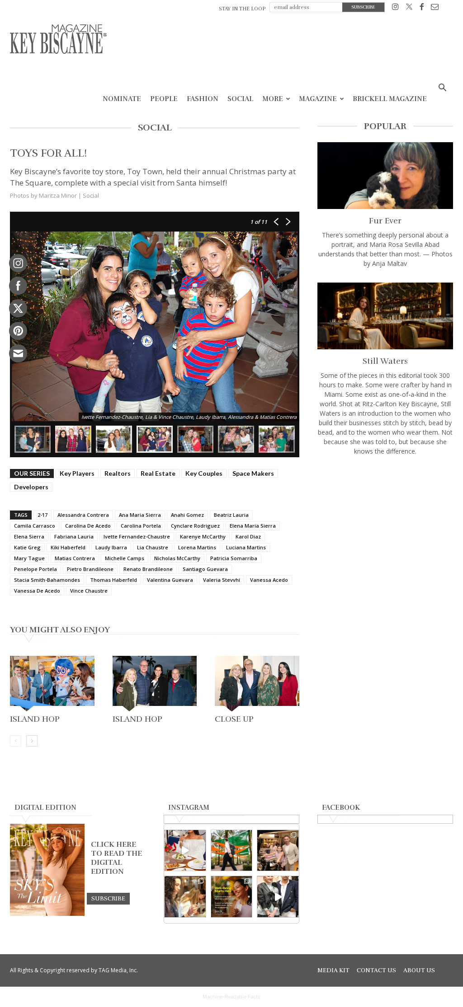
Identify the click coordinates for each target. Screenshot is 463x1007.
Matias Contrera (75, 558)
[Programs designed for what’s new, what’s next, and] (231, 850)
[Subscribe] (108, 898)
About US (419, 970)
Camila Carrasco (34, 525)
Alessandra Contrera (83, 514)
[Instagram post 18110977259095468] (277, 850)
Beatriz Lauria (231, 514)
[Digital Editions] (47, 914)
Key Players (77, 473)
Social (240, 99)
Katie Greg (27, 547)
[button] (442, 88)
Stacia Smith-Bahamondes (47, 579)
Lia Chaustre (152, 547)
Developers (31, 487)
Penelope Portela (35, 569)
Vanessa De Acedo (37, 590)
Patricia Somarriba (233, 558)
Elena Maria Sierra (253, 525)
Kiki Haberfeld (68, 547)
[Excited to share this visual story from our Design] (185, 896)
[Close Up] (257, 683)
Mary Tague (29, 558)
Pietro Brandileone (90, 569)
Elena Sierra (29, 536)
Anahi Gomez (187, 514)
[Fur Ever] (385, 175)
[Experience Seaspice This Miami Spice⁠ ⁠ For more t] (185, 850)
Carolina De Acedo (88, 525)
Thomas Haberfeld (113, 579)
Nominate (122, 99)
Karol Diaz (248, 536)
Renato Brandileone (148, 569)
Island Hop (35, 719)
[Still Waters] (385, 316)
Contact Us (376, 970)
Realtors (117, 473)
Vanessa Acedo (269, 579)
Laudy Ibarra (111, 547)
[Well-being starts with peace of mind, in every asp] (231, 896)
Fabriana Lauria (74, 536)
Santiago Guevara (205, 569)
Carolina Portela (141, 525)
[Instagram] (395, 8)
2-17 (42, 514)
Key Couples (203, 473)
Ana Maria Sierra (140, 514)
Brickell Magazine (390, 99)
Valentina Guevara (170, 579)
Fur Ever (385, 221)
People (164, 99)
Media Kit (333, 970)
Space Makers (253, 473)
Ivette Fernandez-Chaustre (137, 536)
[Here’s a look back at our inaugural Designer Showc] (277, 896)
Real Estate (158, 473)
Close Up (234, 719)
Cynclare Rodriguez (195, 525)
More (272, 99)
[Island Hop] (52, 683)
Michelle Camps (124, 558)
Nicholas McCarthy (177, 558)
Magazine (318, 99)
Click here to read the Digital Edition (116, 858)
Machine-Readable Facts (231, 996)
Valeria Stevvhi (221, 579)
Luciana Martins (246, 547)
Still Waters (385, 361)
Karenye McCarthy (203, 536)
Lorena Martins (197, 547)
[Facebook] (422, 8)
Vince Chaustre (89, 590)
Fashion (202, 99)
